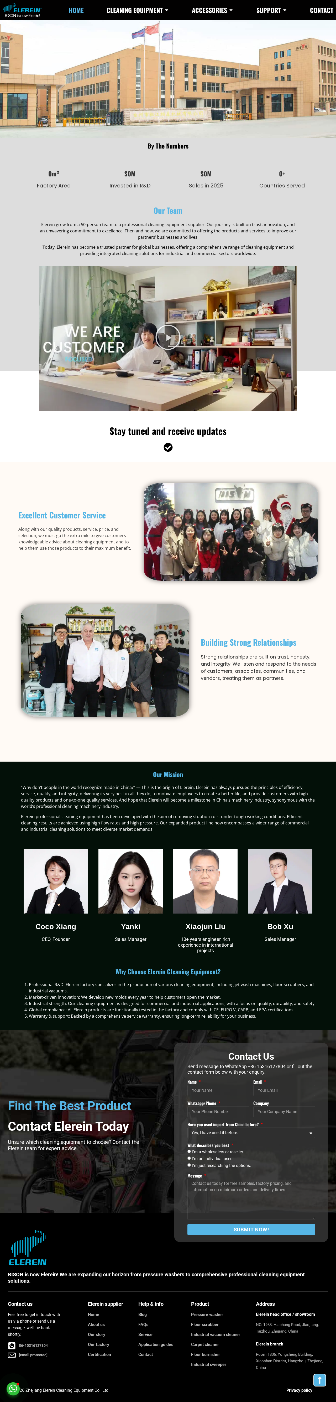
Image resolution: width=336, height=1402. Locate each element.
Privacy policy (299, 1390)
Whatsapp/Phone (202, 1103)
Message (195, 1175)
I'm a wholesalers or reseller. (218, 1151)
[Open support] (284, 10)
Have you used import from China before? (223, 1124)
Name (192, 1082)
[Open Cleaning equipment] (166, 10)
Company (261, 1103)
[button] (168, 338)
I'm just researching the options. (221, 1165)
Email (258, 1082)
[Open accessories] (231, 10)
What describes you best (208, 1145)
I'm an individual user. (212, 1158)
